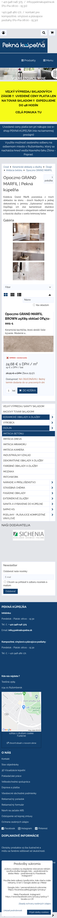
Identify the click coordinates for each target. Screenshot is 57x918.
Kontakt (6, 759)
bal (13, 390)
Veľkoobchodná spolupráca (16, 781)
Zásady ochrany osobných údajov (35, 903)
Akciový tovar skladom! (18, 411)
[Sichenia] (28, 539)
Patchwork (10, 477)
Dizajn (7, 428)
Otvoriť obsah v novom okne (22, 743)
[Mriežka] (5, 296)
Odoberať (11, 591)
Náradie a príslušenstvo (19, 482)
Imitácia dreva (12, 439)
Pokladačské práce (11, 776)
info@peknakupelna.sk (20, 630)
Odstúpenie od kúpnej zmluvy (17, 816)
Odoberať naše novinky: (15, 571)
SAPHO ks (9, 509)
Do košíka (28, 390)
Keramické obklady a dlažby (21, 417)
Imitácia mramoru (14, 444)
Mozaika (8, 471)
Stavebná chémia (14, 487)
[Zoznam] (12, 296)
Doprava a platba (11, 787)
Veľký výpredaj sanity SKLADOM (23, 406)
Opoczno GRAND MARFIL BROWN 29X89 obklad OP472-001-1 (27, 318)
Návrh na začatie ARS (13, 810)
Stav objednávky (10, 764)
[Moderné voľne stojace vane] (28, 79)
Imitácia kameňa (13, 449)
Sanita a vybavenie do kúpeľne (23, 504)
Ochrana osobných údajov (15, 822)
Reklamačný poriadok (13, 799)
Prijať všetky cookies (39, 912)
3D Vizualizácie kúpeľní (13, 770)
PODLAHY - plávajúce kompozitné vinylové (24, 516)
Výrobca (8, 422)
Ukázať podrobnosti (12, 910)
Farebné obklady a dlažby (20, 466)
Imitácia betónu (13, 433)
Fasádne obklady (14, 493)
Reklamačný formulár (13, 804)
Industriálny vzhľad (17, 455)
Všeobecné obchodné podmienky (19, 793)
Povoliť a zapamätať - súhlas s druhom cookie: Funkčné (21, 733)
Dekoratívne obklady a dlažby (23, 460)
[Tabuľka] (19, 296)
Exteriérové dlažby (16, 498)
